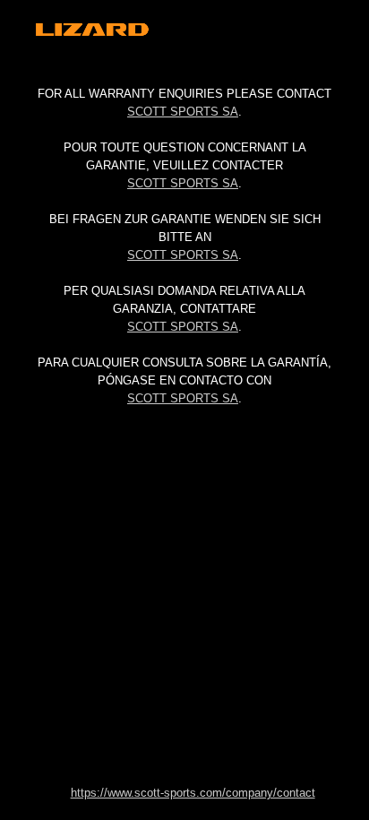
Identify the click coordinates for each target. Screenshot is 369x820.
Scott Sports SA (182, 111)
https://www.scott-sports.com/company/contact (193, 792)
